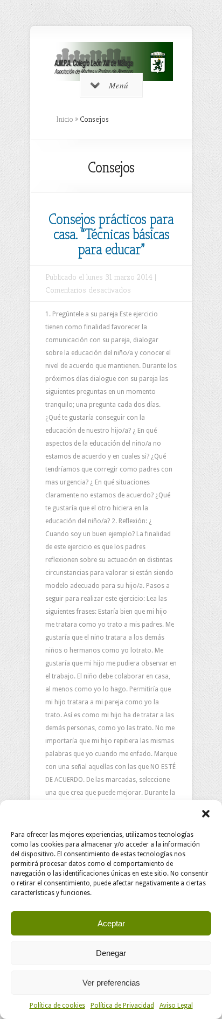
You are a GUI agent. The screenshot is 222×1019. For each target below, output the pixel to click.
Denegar (111, 953)
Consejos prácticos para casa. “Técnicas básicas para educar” (111, 234)
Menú (118, 85)
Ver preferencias (111, 982)
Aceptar (111, 923)
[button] (205, 813)
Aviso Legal (176, 1005)
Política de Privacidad (122, 1005)
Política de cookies (57, 1005)
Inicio (64, 119)
